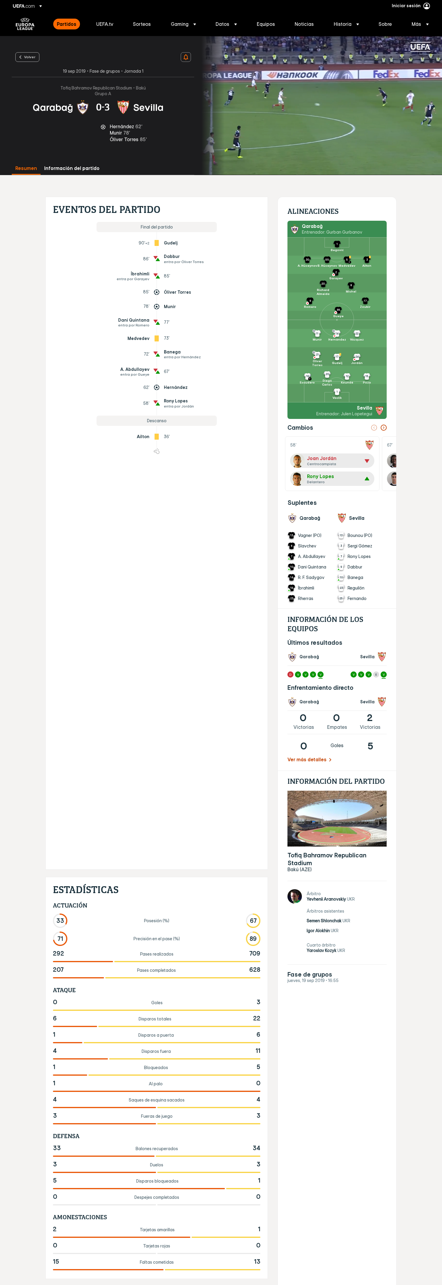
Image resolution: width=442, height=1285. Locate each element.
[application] (318, 105)
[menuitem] (69, 24)
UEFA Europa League (25, 24)
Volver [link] (29, 57)
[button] (183, 24)
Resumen (26, 168)
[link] (66, 24)
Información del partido (72, 168)
